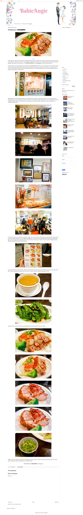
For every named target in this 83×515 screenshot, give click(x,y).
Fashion (64, 79)
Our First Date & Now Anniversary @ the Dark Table (71, 114)
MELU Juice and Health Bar (71, 97)
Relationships (65, 73)
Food (64, 70)
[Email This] (18, 467)
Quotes (64, 82)
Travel (64, 76)
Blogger (46, 512)
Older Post (56, 502)
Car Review (65, 72)
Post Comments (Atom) (17, 504)
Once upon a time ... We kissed (71, 137)
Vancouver (65, 69)
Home (33, 502)
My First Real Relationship (70, 108)
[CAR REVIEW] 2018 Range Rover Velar (71, 131)
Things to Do (65, 77)
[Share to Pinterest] (22, 467)
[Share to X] (20, 467)
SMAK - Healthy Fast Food (71, 125)
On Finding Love (71, 147)
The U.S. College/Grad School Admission (71, 103)
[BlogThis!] (19, 467)
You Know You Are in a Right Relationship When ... (71, 120)
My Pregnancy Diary (67, 80)
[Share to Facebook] (21, 467)
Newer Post (10, 502)
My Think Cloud (66, 74)
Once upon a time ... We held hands (71, 142)
